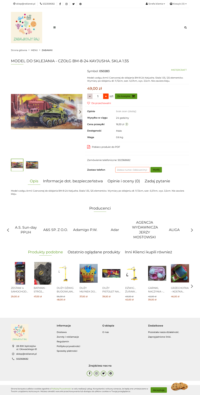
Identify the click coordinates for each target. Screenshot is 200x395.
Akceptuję (159, 390)
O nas (105, 332)
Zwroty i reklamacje (68, 336)
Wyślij (156, 169)
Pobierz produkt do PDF (106, 146)
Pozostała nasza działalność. (163, 332)
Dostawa (62, 332)
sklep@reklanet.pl (26, 353)
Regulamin (63, 341)
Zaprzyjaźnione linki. (159, 336)
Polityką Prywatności (61, 388)
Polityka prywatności (68, 346)
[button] (178, 4)
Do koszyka (124, 96)
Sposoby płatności (67, 350)
